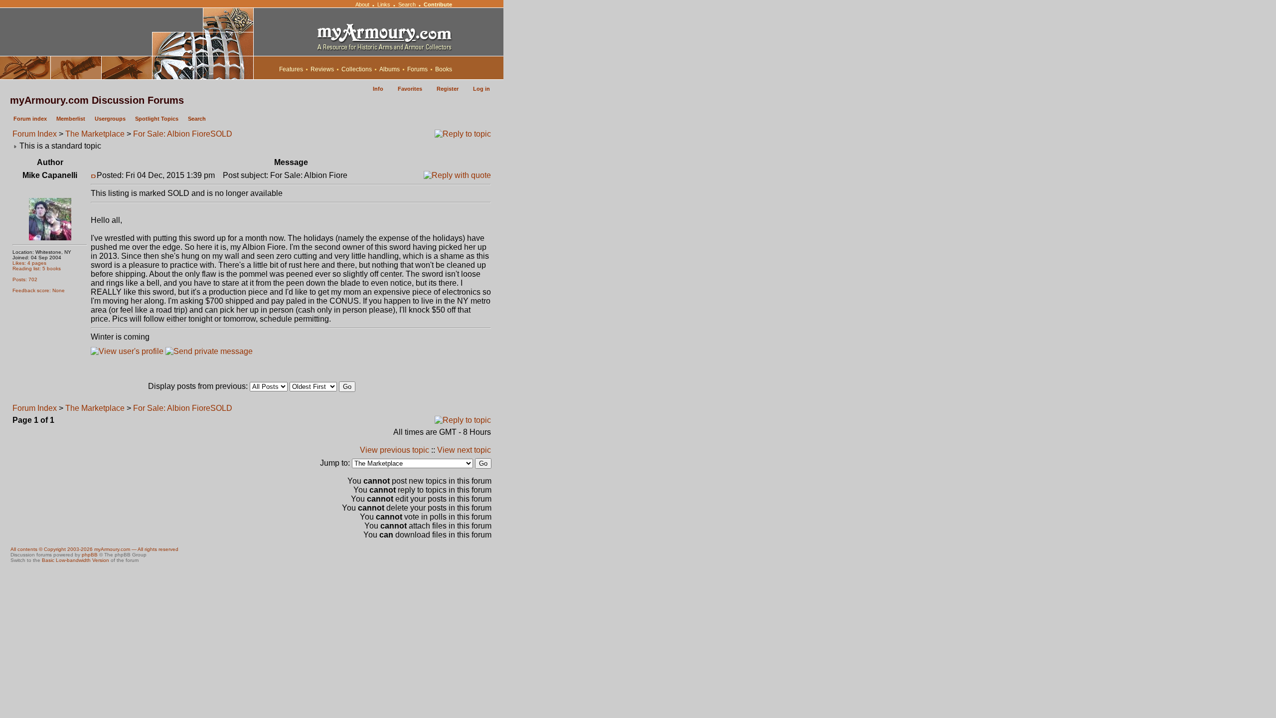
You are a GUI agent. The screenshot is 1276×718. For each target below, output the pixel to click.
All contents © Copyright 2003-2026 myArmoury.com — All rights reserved (94, 549)
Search (407, 4)
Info (378, 89)
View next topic (464, 450)
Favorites (410, 89)
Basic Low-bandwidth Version (75, 560)
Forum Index (34, 134)
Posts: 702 (24, 279)
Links (384, 4)
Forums (417, 69)
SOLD (221, 134)
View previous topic (394, 450)
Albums (389, 69)
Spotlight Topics (156, 119)
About (362, 4)
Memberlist (70, 119)
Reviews (322, 69)
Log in (481, 89)
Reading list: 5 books (36, 268)
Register (448, 89)
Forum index (30, 119)
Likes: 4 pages (29, 263)
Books (444, 69)
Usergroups (110, 119)
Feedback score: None (38, 290)
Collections (356, 69)
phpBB (90, 554)
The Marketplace (95, 134)
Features (291, 69)
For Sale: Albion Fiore (171, 134)
